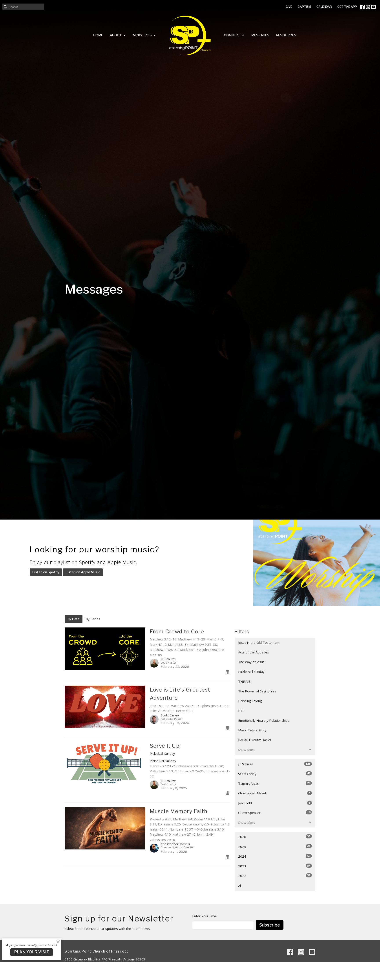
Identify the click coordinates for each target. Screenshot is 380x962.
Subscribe (269, 925)
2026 (274, 836)
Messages (260, 35)
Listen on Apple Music (83, 572)
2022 (274, 875)
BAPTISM (304, 6)
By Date (74, 619)
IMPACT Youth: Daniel (254, 740)
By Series (93, 619)
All (239, 885)
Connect (232, 35)
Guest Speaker (274, 812)
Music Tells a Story (252, 730)
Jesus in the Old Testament (259, 642)
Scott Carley (274, 773)
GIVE (289, 6)
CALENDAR (324, 6)
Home (98, 35)
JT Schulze (274, 764)
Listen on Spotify (45, 572)
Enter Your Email (204, 916)
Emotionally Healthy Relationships (263, 720)
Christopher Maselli (274, 793)
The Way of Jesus (251, 662)
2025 (274, 846)
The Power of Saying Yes (257, 691)
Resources (286, 35)
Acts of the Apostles (253, 652)
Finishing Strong (250, 701)
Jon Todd (274, 803)
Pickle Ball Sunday (251, 671)
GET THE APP (347, 6)
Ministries (142, 35)
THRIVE (244, 681)
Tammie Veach (274, 783)
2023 (274, 866)
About (116, 35)
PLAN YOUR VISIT (31, 952)
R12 (241, 710)
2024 (274, 856)
